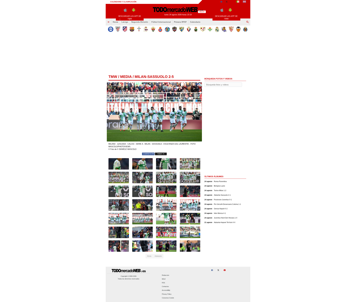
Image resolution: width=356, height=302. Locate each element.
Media (126, 77)
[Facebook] (221, 2)
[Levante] (174, 29)
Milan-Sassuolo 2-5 (154, 77)
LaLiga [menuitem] (125, 22)
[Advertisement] (178, 54)
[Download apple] (125, 11)
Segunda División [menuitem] (139, 22)
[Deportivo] (146, 29)
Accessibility (166, 290)
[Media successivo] (194, 89)
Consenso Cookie (168, 298)
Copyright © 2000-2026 (128, 276)
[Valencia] (238, 29)
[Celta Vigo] (139, 29)
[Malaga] (181, 29)
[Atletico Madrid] (125, 29)
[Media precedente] (115, 89)
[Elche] (153, 29)
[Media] (232, 2)
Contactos (165, 286)
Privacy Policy (166, 294)
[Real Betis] (210, 29)
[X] (227, 2)
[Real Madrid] (217, 29)
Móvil (163, 279)
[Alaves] (110, 29)
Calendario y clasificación (123, 2)
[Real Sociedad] (224, 29)
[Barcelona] (132, 29)
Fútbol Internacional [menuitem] (161, 22)
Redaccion (165, 275)
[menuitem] (108, 22)
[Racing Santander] (196, 29)
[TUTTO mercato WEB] (238, 2)
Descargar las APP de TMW (129, 17)
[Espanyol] (160, 29)
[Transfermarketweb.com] (244, 2)
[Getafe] (167, 29)
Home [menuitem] (115, 22)
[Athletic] (118, 29)
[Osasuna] (188, 29)
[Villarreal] (245, 29)
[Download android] (133, 11)
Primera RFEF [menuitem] (180, 22)
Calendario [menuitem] (195, 22)
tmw (112, 77)
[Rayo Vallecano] (203, 29)
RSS (163, 283)
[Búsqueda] (247, 22)
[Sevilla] (231, 29)
